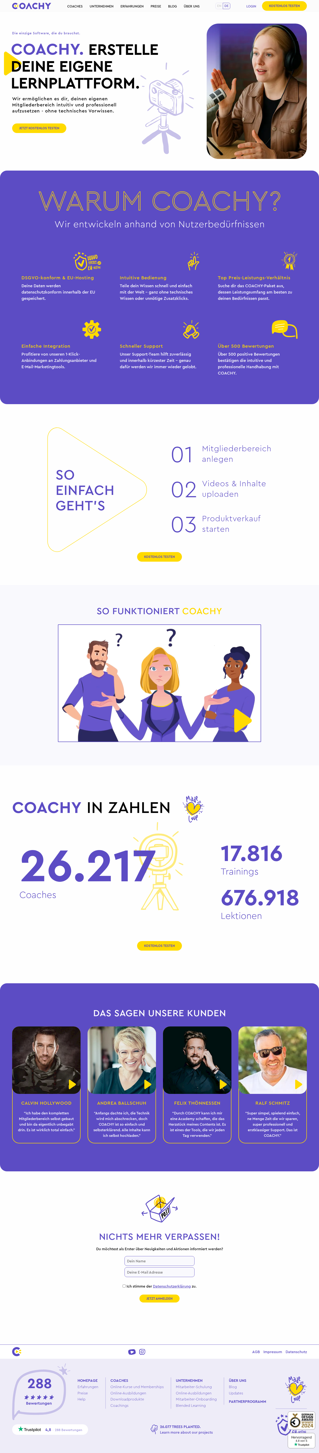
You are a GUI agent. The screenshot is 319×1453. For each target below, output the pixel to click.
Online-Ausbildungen (128, 1393)
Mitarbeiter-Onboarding (196, 1399)
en (219, 6)
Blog (172, 6)
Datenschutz (296, 1351)
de (226, 6)
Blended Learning (191, 1405)
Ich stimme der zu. (161, 1286)
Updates (236, 1393)
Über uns (192, 6)
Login (251, 6)
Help (81, 1399)
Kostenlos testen (284, 6)
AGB (256, 1351)
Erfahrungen (132, 6)
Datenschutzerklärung (172, 1286)
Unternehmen (101, 6)
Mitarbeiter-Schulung (194, 1386)
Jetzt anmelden (159, 1298)
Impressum (272, 1351)
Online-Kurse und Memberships (137, 1386)
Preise (156, 6)
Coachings (119, 1405)
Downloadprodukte (127, 1399)
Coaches (75, 6)
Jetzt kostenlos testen (39, 128)
